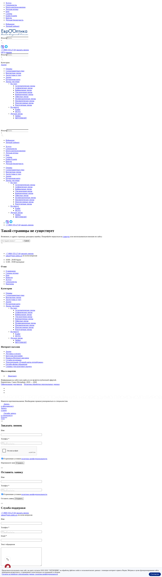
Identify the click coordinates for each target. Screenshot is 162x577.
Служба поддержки (13, 360)
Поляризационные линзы (25, 99)
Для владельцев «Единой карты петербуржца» (24, 362)
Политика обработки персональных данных (42, 384)
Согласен (155, 574)
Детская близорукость (14, 20)
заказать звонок (22, 50)
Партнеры (10, 284)
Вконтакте (12, 376)
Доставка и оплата (13, 354)
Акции (4, 65)
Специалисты (11, 5)
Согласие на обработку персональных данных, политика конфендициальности (30, 574)
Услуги (8, 3)
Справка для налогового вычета (19, 366)
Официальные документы (11, 384)
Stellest (18, 116)
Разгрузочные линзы (23, 105)
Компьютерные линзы (24, 94)
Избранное (10, 140)
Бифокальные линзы (23, 90)
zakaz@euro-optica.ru (14, 256)
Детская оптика (12, 9)
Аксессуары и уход (13, 75)
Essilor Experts (11, 16)
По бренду (14, 107)
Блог (7, 11)
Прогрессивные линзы (24, 103)
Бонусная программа (14, 356)
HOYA (18, 112)
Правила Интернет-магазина (17, 358)
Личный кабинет (12, 142)
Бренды (9, 18)
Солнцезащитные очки (15, 71)
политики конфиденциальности (34, 459)
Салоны (9, 14)
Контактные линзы (13, 73)
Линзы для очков (12, 82)
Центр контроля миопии (15, 7)
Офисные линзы (21, 97)
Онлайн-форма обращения (16, 364)
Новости (9, 277)
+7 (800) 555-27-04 (8, 50)
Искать (4, 38)
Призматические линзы (24, 101)
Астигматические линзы (25, 86)
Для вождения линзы (23, 92)
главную (66, 237)
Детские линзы (16, 114)
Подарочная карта (13, 79)
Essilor (17, 109)
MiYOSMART (21, 118)
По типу (13, 84)
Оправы (9, 69)
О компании (11, 271)
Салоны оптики (12, 273)
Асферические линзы (23, 88)
